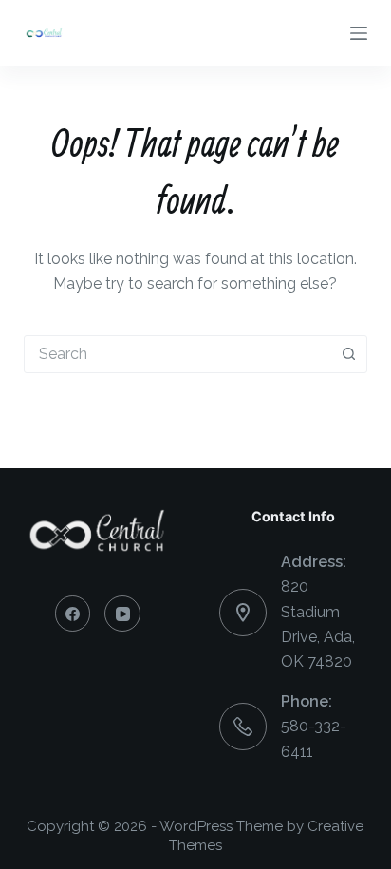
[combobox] (178, 354)
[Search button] (348, 354)
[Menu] (358, 33)
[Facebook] (73, 613)
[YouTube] (122, 613)
